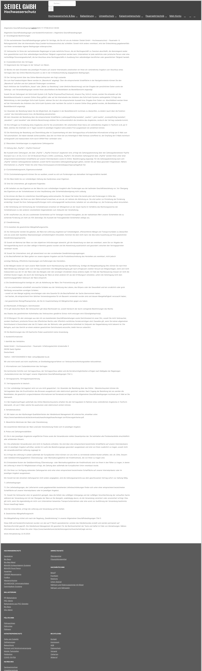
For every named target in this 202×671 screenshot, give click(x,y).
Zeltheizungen (9, 642)
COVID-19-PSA (10, 657)
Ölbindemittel (56, 556)
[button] (194, 15)
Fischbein (54, 576)
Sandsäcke (8, 556)
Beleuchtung (9, 645)
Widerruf (54, 657)
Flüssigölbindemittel (58, 559)
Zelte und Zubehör (11, 639)
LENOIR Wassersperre (12, 574)
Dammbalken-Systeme (13, 586)
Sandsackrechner (11, 667)
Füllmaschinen (9, 623)
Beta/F (53, 573)
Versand (54, 651)
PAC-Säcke (8, 601)
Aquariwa (7, 571)
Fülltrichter (8, 626)
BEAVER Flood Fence (12, 568)
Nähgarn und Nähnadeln (60, 588)
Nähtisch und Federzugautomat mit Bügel (67, 585)
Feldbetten (8, 654)
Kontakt (54, 639)
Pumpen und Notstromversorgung (17, 648)
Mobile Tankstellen (11, 651)
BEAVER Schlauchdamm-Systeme (17, 565)
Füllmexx (7, 629)
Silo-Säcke (8, 610)
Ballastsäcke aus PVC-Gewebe (16, 604)
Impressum (55, 642)
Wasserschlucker (10, 580)
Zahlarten (54, 654)
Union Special (56, 582)
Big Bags (7, 559)
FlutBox (7, 577)
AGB (52, 645)
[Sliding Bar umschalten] (190, 15)
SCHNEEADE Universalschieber (16, 583)
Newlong (54, 579)
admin (34, 28)
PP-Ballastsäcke (10, 598)
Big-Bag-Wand (9, 562)
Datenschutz (56, 648)
